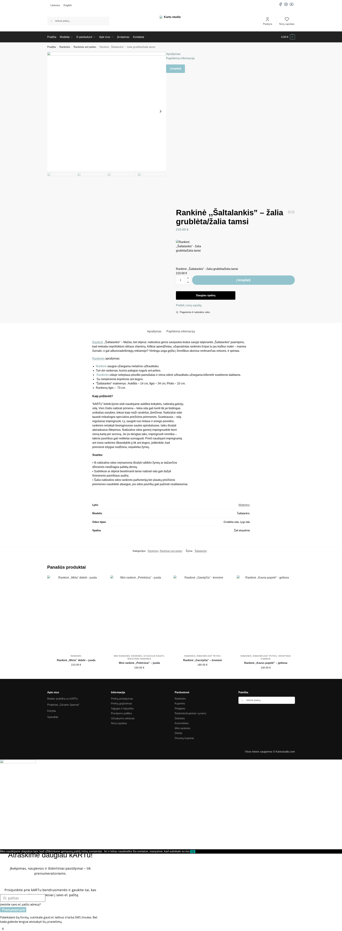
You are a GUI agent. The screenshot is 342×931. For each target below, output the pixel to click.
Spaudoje (52, 716)
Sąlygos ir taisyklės (122, 708)
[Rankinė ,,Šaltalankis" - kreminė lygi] (289, 212)
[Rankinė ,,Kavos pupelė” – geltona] (266, 614)
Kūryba (51, 710)
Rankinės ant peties (85, 47)
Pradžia (51, 47)
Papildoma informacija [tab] (180, 331)
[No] (196, 852)
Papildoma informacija (180, 58)
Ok (192, 851)
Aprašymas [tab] (154, 331)
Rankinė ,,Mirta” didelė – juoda (76, 660)
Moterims (244, 504)
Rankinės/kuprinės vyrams (190, 713)
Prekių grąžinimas (121, 703)
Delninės (180, 718)
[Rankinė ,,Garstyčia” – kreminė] (202, 614)
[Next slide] (160, 111)
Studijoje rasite (153, 656)
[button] (288, 37)
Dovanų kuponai (184, 738)
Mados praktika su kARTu (62, 698)
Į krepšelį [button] (76, 672)
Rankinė (97, 342)
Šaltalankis (201, 550)
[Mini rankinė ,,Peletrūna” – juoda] (139, 614)
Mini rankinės (122, 656)
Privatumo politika (121, 713)
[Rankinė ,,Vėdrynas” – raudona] (293, 212)
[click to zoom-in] (106, 111)
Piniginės (180, 708)
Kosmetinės (182, 723)
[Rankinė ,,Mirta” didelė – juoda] (76, 614)
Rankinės (64, 47)
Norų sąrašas (286, 23)
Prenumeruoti (13, 909)
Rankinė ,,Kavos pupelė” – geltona (265, 662)
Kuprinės (180, 703)
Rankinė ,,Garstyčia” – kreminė (202, 660)
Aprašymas (173, 53)
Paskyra (267, 23)
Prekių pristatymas (122, 698)
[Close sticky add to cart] (177, 237)
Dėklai (178, 733)
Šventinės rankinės (139, 659)
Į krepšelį (175, 68)
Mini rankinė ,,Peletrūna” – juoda (139, 662)
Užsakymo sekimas (123, 718)
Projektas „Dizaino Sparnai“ (63, 704)
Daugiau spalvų (205, 295)
